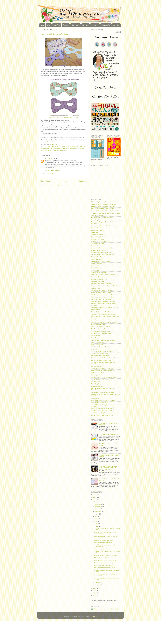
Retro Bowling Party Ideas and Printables (103, 340)
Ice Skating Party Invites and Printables (102, 290)
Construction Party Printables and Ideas (103, 248)
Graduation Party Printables (99, 277)
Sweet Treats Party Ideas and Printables (103, 370)
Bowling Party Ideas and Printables (101, 225)
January (97, 585)
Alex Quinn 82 (49, 158)
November (98, 506)
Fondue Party (95, 265)
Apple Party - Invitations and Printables (102, 208)
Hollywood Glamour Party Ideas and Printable (104, 286)
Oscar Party (94, 320)
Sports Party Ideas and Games (100, 355)
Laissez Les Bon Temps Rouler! (103, 565)
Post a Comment (48, 173)
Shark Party (94, 349)
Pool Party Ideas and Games (99, 329)
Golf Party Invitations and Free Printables (103, 274)
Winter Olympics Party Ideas (99, 402)
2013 (95, 497)
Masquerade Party (46, 150)
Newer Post (45, 181)
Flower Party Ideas (96, 263)
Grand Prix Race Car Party (99, 279)
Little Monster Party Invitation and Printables (104, 295)
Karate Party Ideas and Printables (101, 292)
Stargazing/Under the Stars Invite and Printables (105, 358)
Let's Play (85, 25)
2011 (94, 502)
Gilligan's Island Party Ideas (99, 272)
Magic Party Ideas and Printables (101, 299)
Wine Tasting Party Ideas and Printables (103, 400)
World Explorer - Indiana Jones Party (102, 415)
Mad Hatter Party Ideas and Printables (102, 297)
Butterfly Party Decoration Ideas (103, 540)
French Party (95, 270)
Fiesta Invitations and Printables (100, 261)
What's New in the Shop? (101, 558)
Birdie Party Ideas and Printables (101, 220)
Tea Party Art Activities (97, 375)
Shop (48, 25)
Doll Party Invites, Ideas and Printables (102, 254)
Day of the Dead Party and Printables (102, 252)
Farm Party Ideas (96, 259)
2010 (95, 588)
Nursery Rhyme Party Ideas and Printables (103, 314)
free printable (78, 146)
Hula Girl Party (95, 288)
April (96, 523)
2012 (95, 499)
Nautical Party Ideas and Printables (101, 312)
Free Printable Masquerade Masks (54, 34)
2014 (95, 494)
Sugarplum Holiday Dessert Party (101, 360)
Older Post (83, 181)
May (96, 521)
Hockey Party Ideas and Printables (101, 283)
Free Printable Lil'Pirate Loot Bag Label (105, 555)
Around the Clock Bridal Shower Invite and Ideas (105, 211)
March (97, 526)
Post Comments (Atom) (55, 185)
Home (42, 25)
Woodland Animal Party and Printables (102, 410)
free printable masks (63, 148)
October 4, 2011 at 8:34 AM (53, 170)
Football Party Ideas (97, 268)
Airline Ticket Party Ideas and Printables (103, 206)
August (97, 514)
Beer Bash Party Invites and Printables (102, 217)
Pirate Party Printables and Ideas (101, 326)
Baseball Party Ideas (97, 215)
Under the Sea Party (97, 386)
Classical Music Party (97, 245)
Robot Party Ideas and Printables (101, 347)
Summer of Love (96, 366)
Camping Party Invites (97, 234)
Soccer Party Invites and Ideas (100, 353)
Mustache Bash (95, 309)
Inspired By (95, 25)
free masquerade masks (66, 146)
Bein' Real (116, 25)
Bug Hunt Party (95, 228)
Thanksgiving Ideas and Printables (101, 379)
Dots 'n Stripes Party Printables (100, 257)
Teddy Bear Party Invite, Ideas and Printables (104, 377)
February (98, 582)
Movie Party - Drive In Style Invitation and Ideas (105, 307)
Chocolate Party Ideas (97, 239)
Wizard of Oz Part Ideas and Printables (102, 408)
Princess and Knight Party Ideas (100, 331)
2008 (95, 593)
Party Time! (56, 25)
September (98, 511)
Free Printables (106, 25)
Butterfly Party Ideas (97, 230)
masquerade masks (56, 166)
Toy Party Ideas (95, 381)
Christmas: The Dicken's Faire (100, 241)
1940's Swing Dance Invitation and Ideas (103, 202)
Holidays (65, 25)
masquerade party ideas (59, 150)
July (96, 516)
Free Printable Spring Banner (103, 542)
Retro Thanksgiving (97, 344)
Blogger (95, 616)
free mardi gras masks (51, 146)
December (98, 504)
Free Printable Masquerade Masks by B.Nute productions (63, 117)
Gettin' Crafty (75, 25)
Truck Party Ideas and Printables (100, 384)
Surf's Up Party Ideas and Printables (102, 368)
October (97, 509)
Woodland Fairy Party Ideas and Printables (103, 413)
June (96, 518)
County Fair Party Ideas (98, 250)
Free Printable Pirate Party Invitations (105, 560)
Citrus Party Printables (97, 243)
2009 (95, 590)
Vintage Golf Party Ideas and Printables (102, 392)
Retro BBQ (94, 338)
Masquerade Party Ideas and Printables (103, 301)
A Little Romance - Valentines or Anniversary (104, 204)
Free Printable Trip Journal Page (108, 434)
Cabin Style (94, 232)
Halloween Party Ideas (97, 281)
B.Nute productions (50, 141)
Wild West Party (96, 398)
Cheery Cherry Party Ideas (99, 237)
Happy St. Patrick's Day (101, 549)
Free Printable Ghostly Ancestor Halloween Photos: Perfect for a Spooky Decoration (108, 468)
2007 (95, 595)
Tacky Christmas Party (97, 372)
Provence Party (95, 335)
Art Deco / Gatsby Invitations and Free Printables (105, 213)
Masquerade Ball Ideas (77, 148)
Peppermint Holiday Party (98, 324)
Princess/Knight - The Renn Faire (101, 333)
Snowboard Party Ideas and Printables (102, 351)
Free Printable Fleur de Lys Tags (104, 562)
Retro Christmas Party (97, 342)
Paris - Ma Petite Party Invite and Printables (104, 322)
